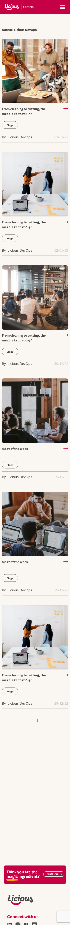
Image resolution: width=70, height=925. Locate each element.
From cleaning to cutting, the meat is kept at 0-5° (24, 111)
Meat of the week (15, 448)
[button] (62, 7)
